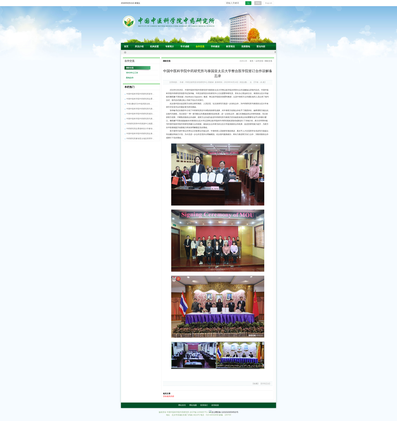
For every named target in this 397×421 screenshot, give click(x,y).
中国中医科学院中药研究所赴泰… (140, 133)
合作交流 (200, 46)
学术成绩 (185, 46)
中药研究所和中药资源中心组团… (140, 124)
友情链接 (215, 405)
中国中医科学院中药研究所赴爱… (140, 99)
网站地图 (193, 405)
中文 (258, 3)
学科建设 (215, 46)
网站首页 (182, 405)
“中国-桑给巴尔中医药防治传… (139, 104)
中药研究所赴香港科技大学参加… (140, 129)
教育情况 (230, 46)
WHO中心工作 (132, 73)
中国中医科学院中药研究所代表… (140, 109)
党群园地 (245, 46)
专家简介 (169, 46)
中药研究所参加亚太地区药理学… (140, 138)
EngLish (268, 3)
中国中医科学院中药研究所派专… (140, 94)
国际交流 (130, 68)
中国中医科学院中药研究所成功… (140, 114)
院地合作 (130, 78)
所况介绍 (139, 46)
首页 (126, 46)
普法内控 (260, 46)
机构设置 (154, 46)
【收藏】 (255, 384)
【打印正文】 (265, 384)
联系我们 (204, 405)
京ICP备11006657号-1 (199, 412)
